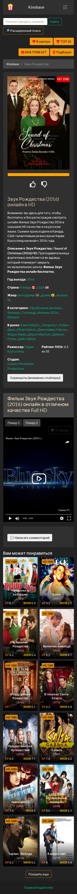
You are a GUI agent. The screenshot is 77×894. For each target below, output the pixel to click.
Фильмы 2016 (47, 312)
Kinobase (36, 7)
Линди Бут (50, 325)
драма (46, 295)
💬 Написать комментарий (29, 537)
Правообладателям (38, 887)
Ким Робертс (31, 325)
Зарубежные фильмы (45, 308)
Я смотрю (61, 430)
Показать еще (38, 874)
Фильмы (13, 312)
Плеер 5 (32, 423)
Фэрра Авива (17, 334)
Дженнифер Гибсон (52, 329)
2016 (30, 279)
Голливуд (29, 312)
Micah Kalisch (26, 329)
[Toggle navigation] (65, 7)
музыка (62, 295)
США (41, 287)
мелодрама (26, 295)
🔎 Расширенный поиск (23, 30)
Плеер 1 (14, 423)
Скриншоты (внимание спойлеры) (35, 378)
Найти (54, 21)
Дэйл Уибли (27, 339)
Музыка (13, 317)
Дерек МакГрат (39, 334)
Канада (25, 287)
